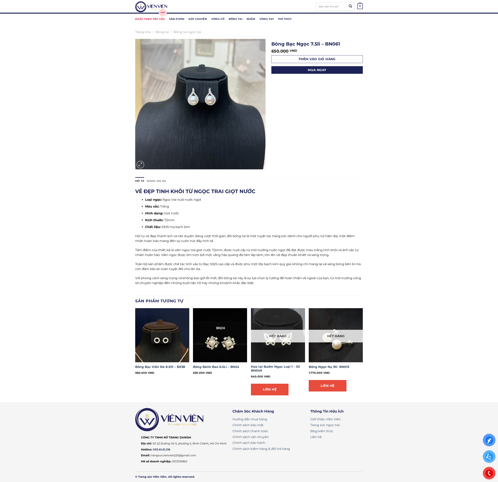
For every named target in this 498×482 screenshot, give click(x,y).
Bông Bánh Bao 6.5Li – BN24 (216, 367)
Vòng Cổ (217, 19)
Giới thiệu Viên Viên (325, 419)
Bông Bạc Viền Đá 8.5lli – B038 (160, 367)
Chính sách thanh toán (250, 431)
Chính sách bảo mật (248, 425)
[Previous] (135, 355)
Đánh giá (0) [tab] (156, 180)
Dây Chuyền (198, 19)
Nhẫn (251, 19)
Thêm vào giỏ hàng (317, 59)
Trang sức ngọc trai (325, 425)
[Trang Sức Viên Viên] (154, 7)
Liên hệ (270, 389)
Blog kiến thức (321, 431)
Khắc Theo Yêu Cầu (150, 19)
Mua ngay (317, 70)
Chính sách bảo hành (248, 443)
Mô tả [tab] (139, 180)
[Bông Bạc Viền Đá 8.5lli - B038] (162, 335)
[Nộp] (350, 6)
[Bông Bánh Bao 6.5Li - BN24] (220, 335)
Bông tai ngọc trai (187, 32)
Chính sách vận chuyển (250, 437)
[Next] (363, 355)
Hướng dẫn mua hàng (249, 419)
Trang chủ (143, 32)
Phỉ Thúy (285, 19)
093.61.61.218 (161, 449)
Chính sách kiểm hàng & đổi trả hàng (261, 449)
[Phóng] (140, 164)
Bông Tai (235, 19)
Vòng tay (267, 19)
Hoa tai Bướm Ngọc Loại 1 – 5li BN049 (275, 369)
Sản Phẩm (176, 19)
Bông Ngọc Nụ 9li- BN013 (329, 367)
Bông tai (162, 32)
